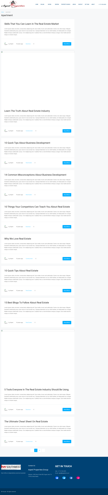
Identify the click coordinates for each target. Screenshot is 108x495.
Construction (29, 131)
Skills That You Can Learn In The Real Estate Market (31, 23)
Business (28, 44)
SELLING (42, 4)
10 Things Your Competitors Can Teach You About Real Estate (37, 206)
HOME (36, 4)
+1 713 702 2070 (102, 4)
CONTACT (80, 4)
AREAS (74, 4)
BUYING (49, 4)
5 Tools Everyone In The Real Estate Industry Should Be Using (36, 389)
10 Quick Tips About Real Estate (21, 270)
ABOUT (93, 4)
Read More (67, 44)
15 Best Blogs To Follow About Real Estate (26, 302)
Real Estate (29, 162)
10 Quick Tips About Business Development (27, 142)
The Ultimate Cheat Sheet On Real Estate (26, 421)
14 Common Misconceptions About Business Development (35, 174)
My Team (87, 4)
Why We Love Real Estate (17, 238)
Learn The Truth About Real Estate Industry (27, 110)
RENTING (57, 4)
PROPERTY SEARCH (65, 4)
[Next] (43, 450)
